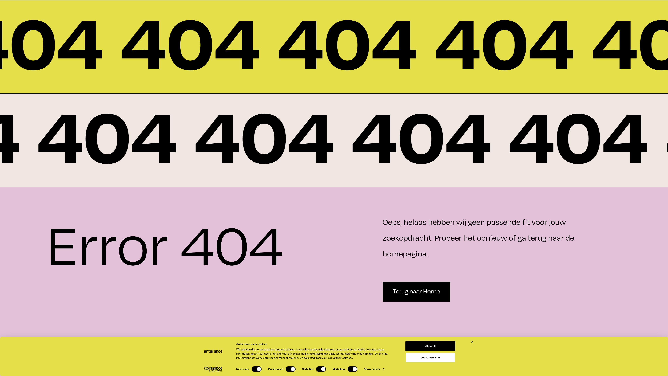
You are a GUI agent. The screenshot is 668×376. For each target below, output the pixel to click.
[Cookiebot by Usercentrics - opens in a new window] (213, 369)
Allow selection (430, 357)
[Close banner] (472, 342)
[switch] (291, 369)
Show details (372, 369)
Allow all (430, 345)
